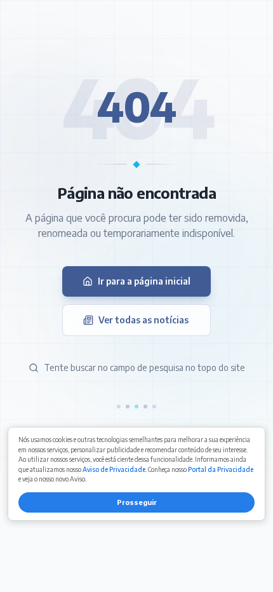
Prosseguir (137, 502)
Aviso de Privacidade (114, 469)
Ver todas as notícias (143, 319)
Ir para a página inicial (144, 281)
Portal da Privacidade (220, 469)
